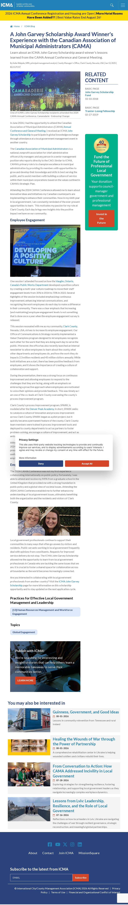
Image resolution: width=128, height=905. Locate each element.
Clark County (70, 326)
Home (17, 26)
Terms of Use (58, 892)
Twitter (65, 844)
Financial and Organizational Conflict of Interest (94, 892)
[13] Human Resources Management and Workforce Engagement (42, 611)
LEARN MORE (25, 680)
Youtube (57, 844)
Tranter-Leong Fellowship (100, 110)
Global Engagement (23, 632)
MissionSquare (89, 853)
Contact (48, 853)
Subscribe (80, 877)
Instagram (72, 844)
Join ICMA (66, 853)
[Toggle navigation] (123, 5)
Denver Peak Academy (42, 408)
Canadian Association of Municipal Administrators (42, 148)
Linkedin (80, 844)
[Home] (19, 5)
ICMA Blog (29, 26)
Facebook (50, 844)
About (32, 853)
